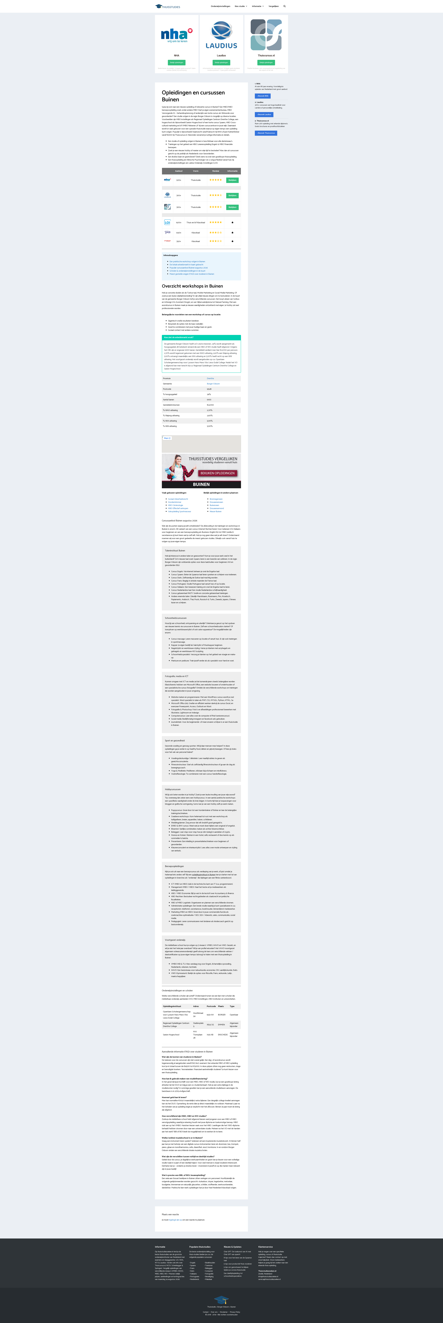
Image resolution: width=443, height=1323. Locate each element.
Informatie (256, 6)
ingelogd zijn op (175, 1220)
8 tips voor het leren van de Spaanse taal (238, 1259)
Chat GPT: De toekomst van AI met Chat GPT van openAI (237, 1253)
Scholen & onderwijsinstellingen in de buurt (187, 271)
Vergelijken (274, 6)
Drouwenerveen (216, 502)
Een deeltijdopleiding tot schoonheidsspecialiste (233, 1275)
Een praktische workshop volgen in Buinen (187, 261)
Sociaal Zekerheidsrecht (178, 499)
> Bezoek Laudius (264, 114)
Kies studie (240, 6)
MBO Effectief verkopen (178, 508)
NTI (156, 1262)
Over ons (214, 1312)
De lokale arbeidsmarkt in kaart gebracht (186, 264)
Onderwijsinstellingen (220, 6)
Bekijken (232, 180)
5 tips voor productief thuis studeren (238, 1263)
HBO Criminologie (175, 505)
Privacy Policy (235, 1312)
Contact (205, 1312)
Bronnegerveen (216, 499)
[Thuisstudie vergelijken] (167, 6)
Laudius (163, 1262)
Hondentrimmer (174, 502)
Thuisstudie (211, 1306)
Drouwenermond (217, 508)
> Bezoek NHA (262, 96)
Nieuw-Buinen (216, 511)
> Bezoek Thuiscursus (266, 133)
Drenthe (210, 378)
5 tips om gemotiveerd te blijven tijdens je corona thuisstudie (236, 1269)
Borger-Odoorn (213, 384)
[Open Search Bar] (284, 6)
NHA (181, 1260)
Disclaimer (224, 1312)
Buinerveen (214, 505)
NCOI (168, 1265)
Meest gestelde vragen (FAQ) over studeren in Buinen (192, 274)
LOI (177, 1260)
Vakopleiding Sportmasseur (179, 511)
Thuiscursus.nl (160, 1265)
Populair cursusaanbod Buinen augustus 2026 (189, 268)
